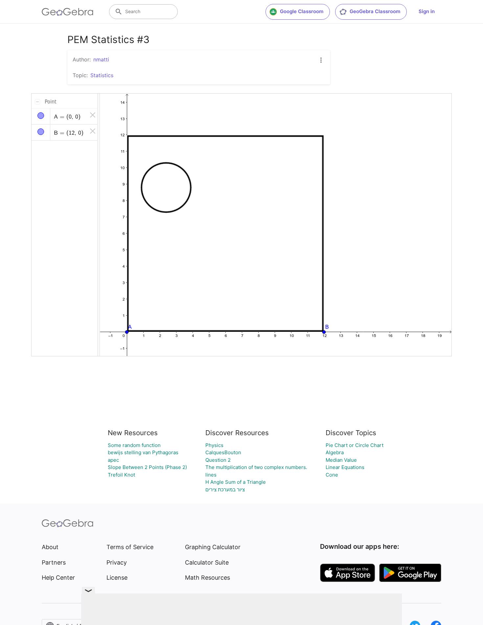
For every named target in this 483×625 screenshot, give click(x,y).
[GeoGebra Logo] (67, 12)
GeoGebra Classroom (375, 11)
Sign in (427, 11)
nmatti (101, 59)
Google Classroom (301, 11)
